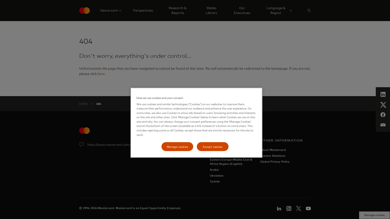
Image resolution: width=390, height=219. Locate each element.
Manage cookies (177, 146)
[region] (196, 123)
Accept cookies (213, 146)
